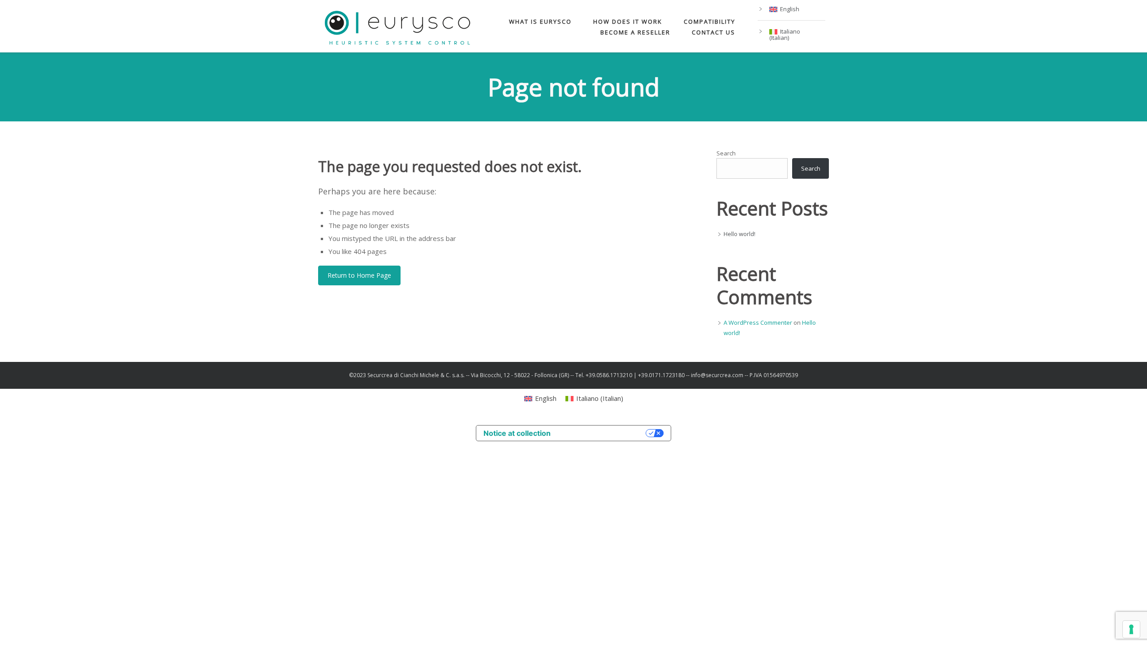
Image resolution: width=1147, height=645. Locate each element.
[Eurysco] (397, 26)
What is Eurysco (540, 21)
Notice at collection (517, 433)
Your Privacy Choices (602, 433)
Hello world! (739, 234)
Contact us (713, 32)
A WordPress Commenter (758, 322)
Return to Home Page (359, 275)
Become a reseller (635, 32)
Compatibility (709, 21)
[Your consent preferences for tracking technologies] (1131, 629)
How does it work (627, 21)
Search (726, 153)
